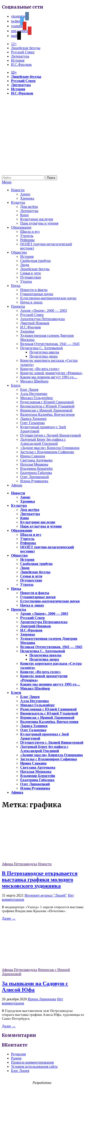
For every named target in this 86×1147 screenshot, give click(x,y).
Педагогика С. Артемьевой (41, 348)
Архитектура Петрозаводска (42, 319)
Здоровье (27, 331)
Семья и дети (30, 273)
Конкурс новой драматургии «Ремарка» (51, 373)
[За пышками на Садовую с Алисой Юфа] (36, 966)
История (17, 60)
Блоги (15, 385)
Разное (16, 1058)
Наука (15, 286)
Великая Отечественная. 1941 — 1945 (50, 344)
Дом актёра (29, 207)
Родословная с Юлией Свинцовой (47, 402)
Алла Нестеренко (33, 394)
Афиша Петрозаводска (19, 864)
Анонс (25, 194)
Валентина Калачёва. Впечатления (47, 414)
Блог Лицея (29, 389)
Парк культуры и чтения (39, 223)
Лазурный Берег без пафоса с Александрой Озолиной (43, 441)
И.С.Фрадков (21, 65)
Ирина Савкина (32, 456)
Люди (24, 265)
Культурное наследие (36, 219)
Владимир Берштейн (36, 468)
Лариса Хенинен (33, 419)
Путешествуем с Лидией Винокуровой (50, 435)
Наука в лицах (31, 302)
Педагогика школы (44, 352)
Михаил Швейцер (34, 381)
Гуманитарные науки (36, 294)
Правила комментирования (32, 1062)
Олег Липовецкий (34, 477)
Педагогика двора (43, 356)
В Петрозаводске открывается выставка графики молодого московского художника (40, 879)
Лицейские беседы (25, 48)
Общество (19, 252)
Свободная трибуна (35, 261)
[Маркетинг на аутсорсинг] (43, 1139)
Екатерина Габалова (36, 473)
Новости (18, 190)
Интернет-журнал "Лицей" (46, 895)
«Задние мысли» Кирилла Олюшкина (49, 448)
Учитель (26, 236)
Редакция (18, 1054)
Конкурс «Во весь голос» (40, 369)
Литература (20, 56)
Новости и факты (33, 290)
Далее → (9, 918)
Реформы (27, 240)
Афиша (16, 485)
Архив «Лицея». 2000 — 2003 (43, 311)
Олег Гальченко (32, 423)
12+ (14, 44)
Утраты (26, 281)
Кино (24, 215)
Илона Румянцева (34, 481)
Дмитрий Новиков (34, 323)
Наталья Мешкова (34, 464)
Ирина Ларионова (42, 999)
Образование (21, 227)
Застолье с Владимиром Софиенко (47, 452)
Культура (18, 202)
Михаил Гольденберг (36, 398)
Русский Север (22, 52)
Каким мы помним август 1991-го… (48, 377)
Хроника (27, 198)
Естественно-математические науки (48, 298)
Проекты (18, 306)
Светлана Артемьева (36, 460)
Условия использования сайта (34, 1066)
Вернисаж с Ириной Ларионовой (46, 410)
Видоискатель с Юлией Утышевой (47, 406)
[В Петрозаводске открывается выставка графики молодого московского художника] (36, 860)
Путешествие (30, 277)
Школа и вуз (29, 232)
